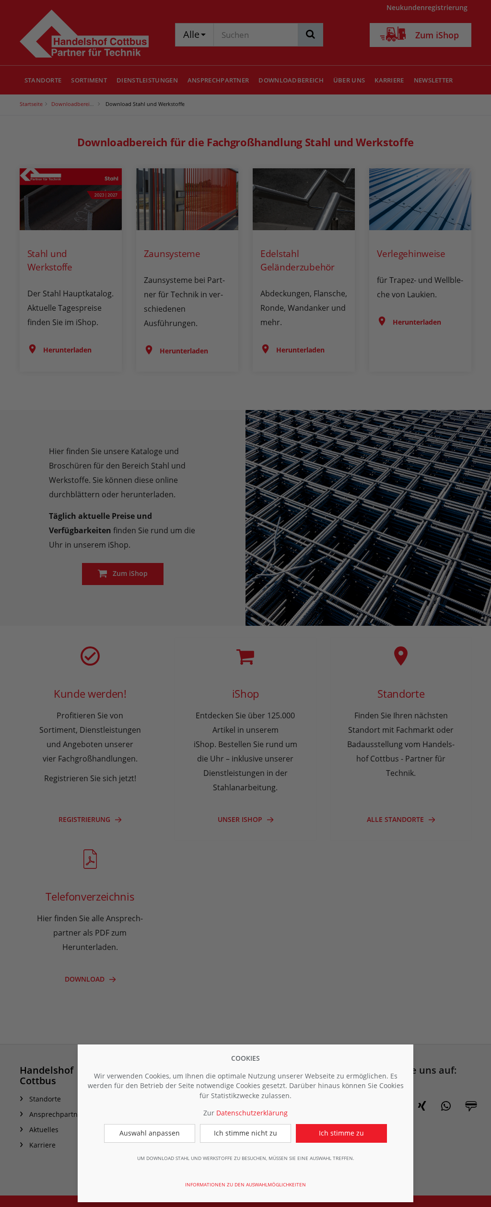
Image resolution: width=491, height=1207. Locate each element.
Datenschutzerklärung (252, 1112)
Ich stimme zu (341, 1132)
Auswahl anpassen (149, 1132)
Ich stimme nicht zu (245, 1132)
